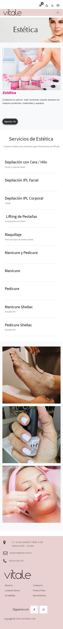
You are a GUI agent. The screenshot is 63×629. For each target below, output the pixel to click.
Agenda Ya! (10, 121)
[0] (40, 5)
